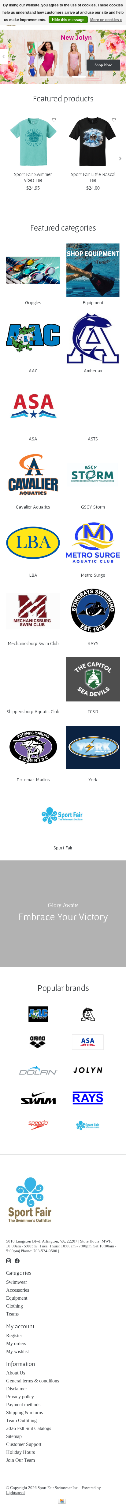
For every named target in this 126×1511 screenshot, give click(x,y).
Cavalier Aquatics (33, 506)
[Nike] (38, 1098)
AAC (33, 370)
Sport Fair (63, 847)
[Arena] (38, 1043)
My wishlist (17, 1351)
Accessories (17, 1290)
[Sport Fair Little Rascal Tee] (93, 141)
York (92, 779)
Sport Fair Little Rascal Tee (93, 177)
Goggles (33, 302)
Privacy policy (20, 1396)
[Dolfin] (38, 1071)
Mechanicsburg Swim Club (33, 643)
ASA (33, 438)
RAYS (92, 643)
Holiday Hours (20, 1452)
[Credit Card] (62, 1502)
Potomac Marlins (33, 779)
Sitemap (14, 1436)
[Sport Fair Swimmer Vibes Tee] (33, 141)
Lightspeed (15, 1492)
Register (14, 1335)
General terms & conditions (32, 1380)
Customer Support (23, 1444)
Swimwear (16, 1282)
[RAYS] (88, 1098)
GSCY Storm (93, 506)
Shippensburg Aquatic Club (33, 711)
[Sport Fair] (88, 1126)
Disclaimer (16, 1388)
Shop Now (103, 64)
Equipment (93, 302)
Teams (12, 1313)
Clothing (14, 1305)
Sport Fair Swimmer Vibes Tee (33, 177)
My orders (16, 1343)
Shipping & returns (24, 1412)
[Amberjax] (88, 1015)
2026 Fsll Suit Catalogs (28, 1428)
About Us (15, 1372)
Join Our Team (20, 1460)
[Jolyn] (88, 1071)
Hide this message (68, 20)
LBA (33, 575)
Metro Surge (93, 575)
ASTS (93, 438)
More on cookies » (106, 20)
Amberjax (93, 370)
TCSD (93, 711)
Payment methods (23, 1404)
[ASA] (88, 1043)
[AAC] (38, 1015)
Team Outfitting (21, 1420)
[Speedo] (38, 1126)
